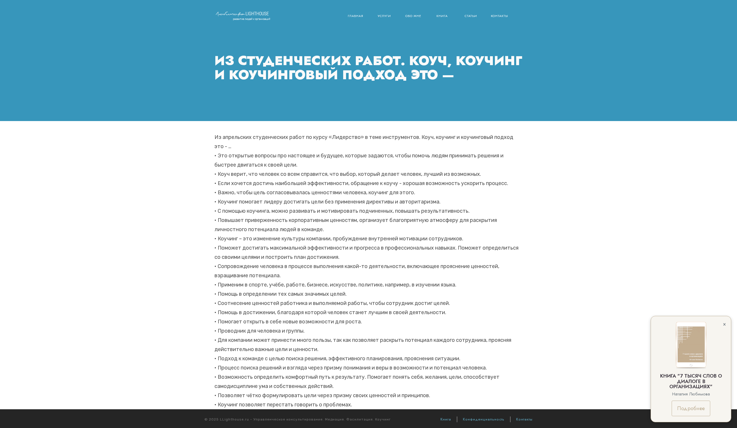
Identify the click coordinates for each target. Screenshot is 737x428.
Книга (442, 16)
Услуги (384, 16)
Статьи (471, 16)
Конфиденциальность (483, 419)
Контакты (499, 16)
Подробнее (691, 408)
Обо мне (413, 16)
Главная (355, 16)
